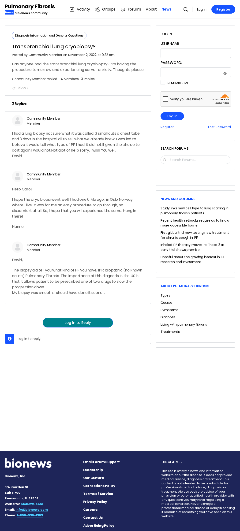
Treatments (170, 331)
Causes (166, 302)
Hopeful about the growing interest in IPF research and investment (193, 259)
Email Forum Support (101, 462)
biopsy (23, 87)
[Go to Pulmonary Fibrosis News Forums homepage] (30, 9)
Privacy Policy (95, 501)
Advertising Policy (98, 525)
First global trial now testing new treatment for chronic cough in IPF (195, 235)
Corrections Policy (99, 485)
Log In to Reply (78, 322)
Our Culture (93, 477)
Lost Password (219, 127)
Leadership (93, 470)
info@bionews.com (31, 509)
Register (223, 9)
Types (165, 295)
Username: (170, 43)
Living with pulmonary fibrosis (184, 324)
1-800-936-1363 (30, 515)
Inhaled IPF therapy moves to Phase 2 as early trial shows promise (193, 247)
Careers (90, 509)
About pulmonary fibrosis (185, 286)
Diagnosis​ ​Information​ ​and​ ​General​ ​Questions (49, 35)
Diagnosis (168, 317)
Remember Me (178, 83)
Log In (201, 9)
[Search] (185, 9)
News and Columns (178, 199)
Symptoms (169, 310)
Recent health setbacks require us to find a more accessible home (195, 223)
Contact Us (93, 517)
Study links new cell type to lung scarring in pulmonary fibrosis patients (195, 210)
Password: (171, 62)
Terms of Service (98, 493)
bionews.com (32, 504)
